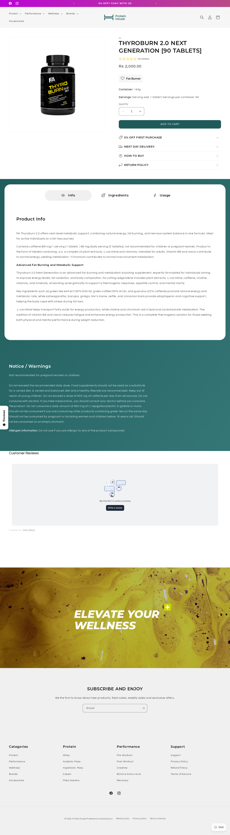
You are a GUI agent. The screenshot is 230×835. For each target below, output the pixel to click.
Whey (66, 755)
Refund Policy (179, 768)
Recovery (122, 780)
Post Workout (125, 761)
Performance (17, 761)
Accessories (16, 780)
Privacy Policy (179, 761)
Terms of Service (181, 774)
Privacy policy (139, 819)
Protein (13, 755)
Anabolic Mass (72, 761)
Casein (67, 774)
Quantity (123, 104)
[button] (15, 13)
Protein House (79, 819)
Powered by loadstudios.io (100, 819)
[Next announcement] (156, 3)
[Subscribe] (143, 708)
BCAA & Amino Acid (129, 774)
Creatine (122, 768)
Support (176, 755)
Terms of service (158, 819)
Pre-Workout (125, 755)
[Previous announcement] (74, 3)
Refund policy (123, 819)
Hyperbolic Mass (73, 768)
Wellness (14, 768)
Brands (13, 774)
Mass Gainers (71, 780)
